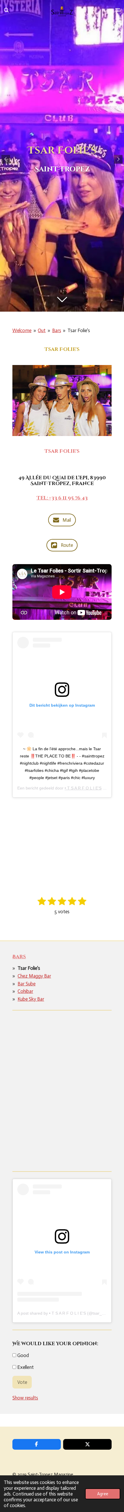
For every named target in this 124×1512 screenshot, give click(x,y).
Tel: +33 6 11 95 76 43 (62, 498)
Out (42, 330)
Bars (56, 330)
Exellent (25, 1367)
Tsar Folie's (78, 330)
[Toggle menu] (117, 10)
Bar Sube (26, 984)
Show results (25, 1398)
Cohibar (25, 991)
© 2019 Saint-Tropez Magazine (42, 1474)
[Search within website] (6, 10)
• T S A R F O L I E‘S (83, 788)
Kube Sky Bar (31, 999)
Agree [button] (102, 1493)
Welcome (21, 330)
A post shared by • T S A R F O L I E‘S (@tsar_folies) (65, 1313)
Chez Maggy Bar (34, 976)
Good (22, 1355)
